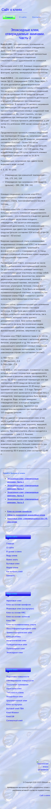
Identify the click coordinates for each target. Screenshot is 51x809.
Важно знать (12, 559)
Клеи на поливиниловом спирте (21, 624)
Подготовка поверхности (17, 676)
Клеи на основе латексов (18, 616)
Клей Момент (12, 712)
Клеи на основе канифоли (19, 511)
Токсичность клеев (15, 692)
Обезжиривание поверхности (20, 680)
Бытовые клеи (12, 563)
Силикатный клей (14, 720)
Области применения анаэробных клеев (26, 515)
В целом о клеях (14, 551)
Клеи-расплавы (13, 636)
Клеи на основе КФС (16, 612)
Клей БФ (10, 716)
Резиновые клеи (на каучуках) (20, 608)
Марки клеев (12, 567)
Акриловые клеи (13, 600)
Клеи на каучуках (14, 704)
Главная (9, 17)
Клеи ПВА (10, 620)
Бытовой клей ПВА (15, 708)
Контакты (36, 17)
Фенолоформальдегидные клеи (21, 628)
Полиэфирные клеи (15, 648)
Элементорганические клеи (19, 632)
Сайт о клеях (45, 795)
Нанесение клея (14, 688)
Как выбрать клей (14, 571)
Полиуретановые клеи (16, 644)
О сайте (22, 17)
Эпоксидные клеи (14, 652)
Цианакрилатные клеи (16, 700)
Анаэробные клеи (14, 696)
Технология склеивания (17, 684)
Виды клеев (11, 555)
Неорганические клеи (16, 640)
